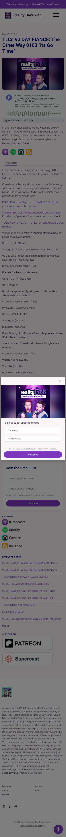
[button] (59, 381)
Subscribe (33, 454)
